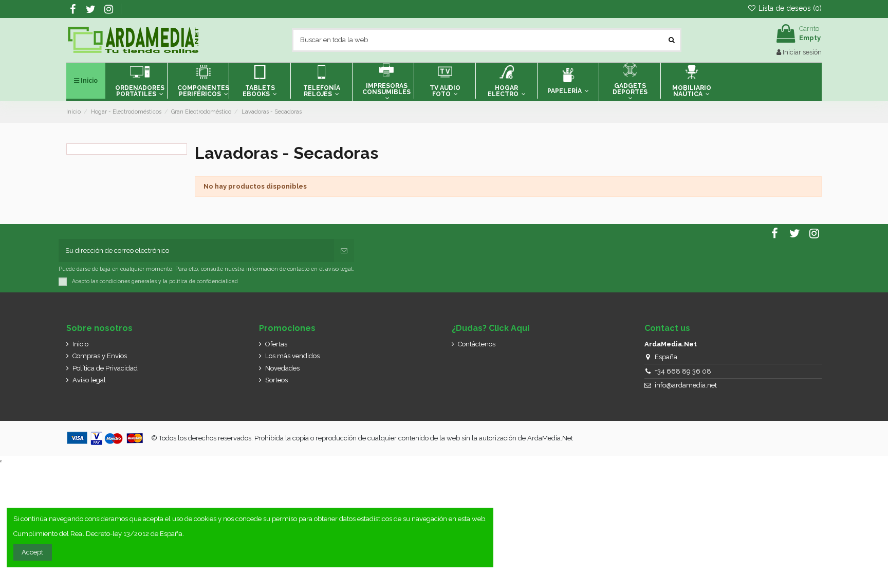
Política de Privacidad (105, 368)
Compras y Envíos (99, 356)
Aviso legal (89, 380)
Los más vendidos (292, 356)
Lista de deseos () (789, 8)
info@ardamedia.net (686, 385)
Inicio (80, 344)
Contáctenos (476, 344)
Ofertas (276, 344)
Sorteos (276, 380)
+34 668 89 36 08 (683, 371)
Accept (32, 552)
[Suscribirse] (344, 251)
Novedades (282, 368)
